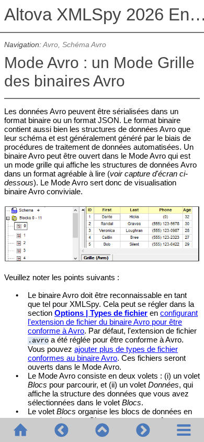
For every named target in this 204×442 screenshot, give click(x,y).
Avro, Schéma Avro (74, 45)
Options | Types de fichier (101, 312)
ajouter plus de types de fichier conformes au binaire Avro (103, 353)
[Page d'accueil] (20, 430)
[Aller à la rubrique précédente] (61, 430)
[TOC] (183, 430)
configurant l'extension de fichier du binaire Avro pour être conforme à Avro (113, 321)
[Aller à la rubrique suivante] (142, 430)
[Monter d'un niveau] (102, 430)
